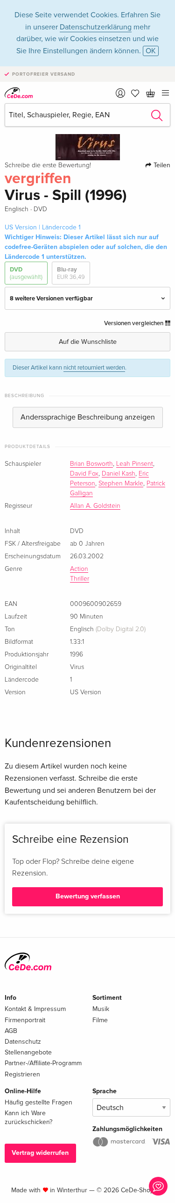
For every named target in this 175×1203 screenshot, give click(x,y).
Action (79, 569)
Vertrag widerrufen (40, 1153)
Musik (100, 1009)
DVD (26, 273)
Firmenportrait (25, 1020)
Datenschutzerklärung (96, 27)
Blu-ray (71, 273)
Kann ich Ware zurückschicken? (28, 1117)
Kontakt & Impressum (35, 1009)
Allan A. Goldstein (95, 506)
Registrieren (22, 1074)
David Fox (84, 473)
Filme (100, 1020)
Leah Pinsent (134, 464)
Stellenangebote (28, 1052)
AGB (11, 1031)
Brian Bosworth (91, 464)
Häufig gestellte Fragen (38, 1102)
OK (151, 51)
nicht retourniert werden (94, 367)
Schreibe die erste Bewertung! (48, 165)
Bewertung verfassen (88, 896)
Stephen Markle (120, 483)
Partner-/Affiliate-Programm (43, 1063)
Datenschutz (23, 1042)
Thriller (79, 579)
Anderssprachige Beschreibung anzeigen (88, 417)
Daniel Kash (118, 473)
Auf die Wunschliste (88, 342)
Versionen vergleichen (134, 323)
